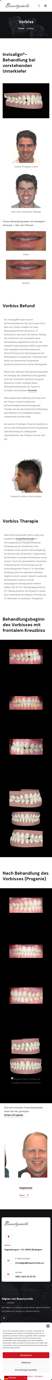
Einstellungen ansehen (26, 1370)
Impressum (38, 1376)
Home (21, 28)
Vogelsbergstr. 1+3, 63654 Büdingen (23, 1249)
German (12, 1378)
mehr (12, 1195)
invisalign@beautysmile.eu (29, 1262)
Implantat (15, 1188)
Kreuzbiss (32, 390)
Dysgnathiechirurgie (25, 539)
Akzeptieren (26, 1355)
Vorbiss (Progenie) (13, 1115)
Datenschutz (28, 1376)
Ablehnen (26, 1362)
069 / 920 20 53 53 (25, 1276)
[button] (48, 1325)
